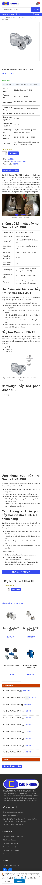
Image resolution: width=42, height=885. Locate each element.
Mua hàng (13, 153)
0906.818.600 (13, 815)
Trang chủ (5, 18)
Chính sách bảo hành (10, 854)
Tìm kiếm (36, 9)
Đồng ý (19, 881)
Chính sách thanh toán (10, 843)
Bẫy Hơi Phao (21, 161)
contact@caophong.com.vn (16, 812)
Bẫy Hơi (25, 18)
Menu (36, 14)
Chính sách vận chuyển (11, 850)
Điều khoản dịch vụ (9, 840)
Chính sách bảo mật (9, 847)
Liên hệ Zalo (32, 828)
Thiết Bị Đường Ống (15, 18)
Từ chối (7, 881)
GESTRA (16, 164)
